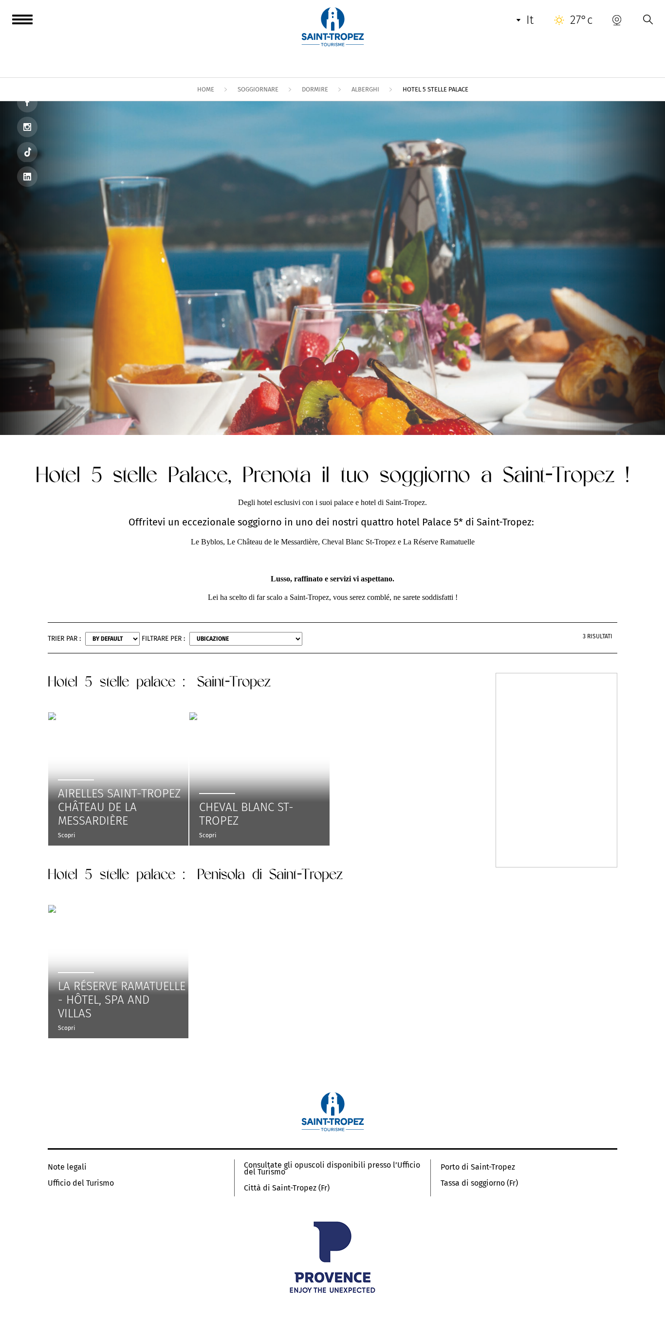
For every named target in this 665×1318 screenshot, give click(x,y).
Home (205, 89)
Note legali (67, 1167)
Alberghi (365, 89)
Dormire (315, 89)
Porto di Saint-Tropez (478, 1167)
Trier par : (64, 638)
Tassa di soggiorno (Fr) (479, 1183)
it (530, 20)
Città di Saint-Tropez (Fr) (287, 1188)
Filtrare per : (163, 638)
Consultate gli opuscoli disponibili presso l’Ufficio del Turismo (332, 1168)
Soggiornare (258, 89)
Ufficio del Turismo (81, 1183)
